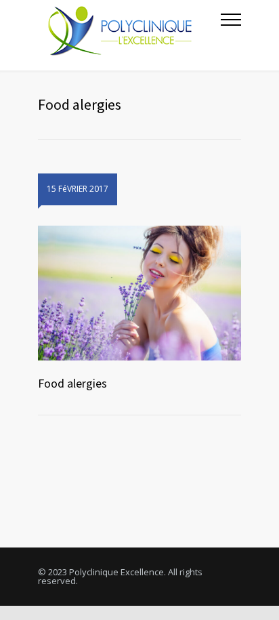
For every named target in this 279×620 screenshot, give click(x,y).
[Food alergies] (139, 293)
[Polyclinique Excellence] (129, 35)
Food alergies (72, 383)
